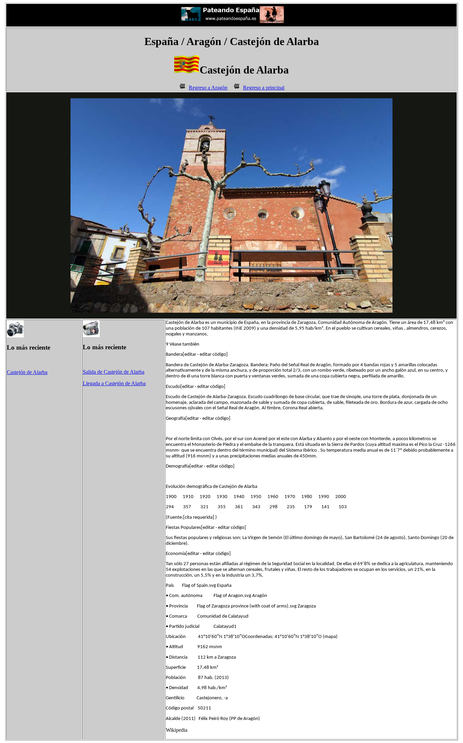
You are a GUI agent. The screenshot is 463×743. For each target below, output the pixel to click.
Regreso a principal (263, 87)
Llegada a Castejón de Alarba (114, 383)
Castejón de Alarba (27, 372)
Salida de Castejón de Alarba (113, 372)
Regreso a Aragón (208, 87)
